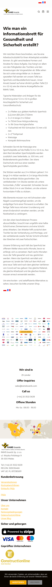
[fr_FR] (44, 2)
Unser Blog (6, 518)
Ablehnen (35, 582)
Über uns (5, 505)
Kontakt (4, 509)
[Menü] (48, 11)
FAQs (3, 494)
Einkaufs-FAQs (8, 488)
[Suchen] (39, 12)
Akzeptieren (18, 582)
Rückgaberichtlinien (10, 485)
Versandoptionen (9, 482)
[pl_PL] (40, 2)
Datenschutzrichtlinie (10, 515)
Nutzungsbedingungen (11, 512)
